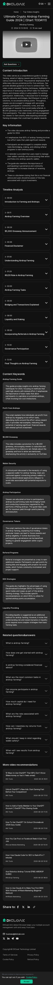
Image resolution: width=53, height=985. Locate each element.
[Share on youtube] (17, 938)
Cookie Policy (8, 959)
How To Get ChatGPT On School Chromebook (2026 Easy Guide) (25, 823)
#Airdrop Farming (26, 25)
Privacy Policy (33, 955)
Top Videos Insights (31, 12)
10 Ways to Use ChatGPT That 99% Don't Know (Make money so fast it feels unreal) (25, 774)
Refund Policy (33, 959)
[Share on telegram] (13, 938)
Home (16, 12)
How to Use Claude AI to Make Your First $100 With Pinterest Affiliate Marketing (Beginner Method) (24, 890)
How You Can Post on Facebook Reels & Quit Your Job (26, 840)
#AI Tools (9, 779)
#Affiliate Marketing (13, 897)
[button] (42, 3)
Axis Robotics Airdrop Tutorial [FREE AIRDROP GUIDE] (25, 873)
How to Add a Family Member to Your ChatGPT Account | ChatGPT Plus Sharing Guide (25, 807)
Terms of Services (10, 955)
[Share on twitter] (4, 938)
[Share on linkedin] (8, 938)
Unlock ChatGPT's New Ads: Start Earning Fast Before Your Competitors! (25, 790)
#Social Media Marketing (15, 845)
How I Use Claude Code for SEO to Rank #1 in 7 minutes (25, 856)
